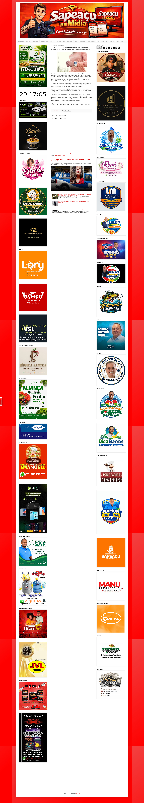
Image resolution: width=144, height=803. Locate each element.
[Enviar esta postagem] (62, 110)
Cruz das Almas (44, 41)
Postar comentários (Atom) (60, 155)
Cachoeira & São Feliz (55, 41)
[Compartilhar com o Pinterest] (70, 111)
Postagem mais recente (56, 153)
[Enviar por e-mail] (64, 111)
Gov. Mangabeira (110, 41)
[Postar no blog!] (65, 111)
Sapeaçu (28, 41)
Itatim (76, 41)
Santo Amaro (120, 41)
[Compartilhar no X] (67, 111)
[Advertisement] (33, 775)
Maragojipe (82, 41)
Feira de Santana (91, 41)
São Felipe (69, 41)
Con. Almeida (101, 41)
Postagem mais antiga (87, 153)
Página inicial (21, 41)
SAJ (64, 41)
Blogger (78, 793)
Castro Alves (35, 41)
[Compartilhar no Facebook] (68, 111)
